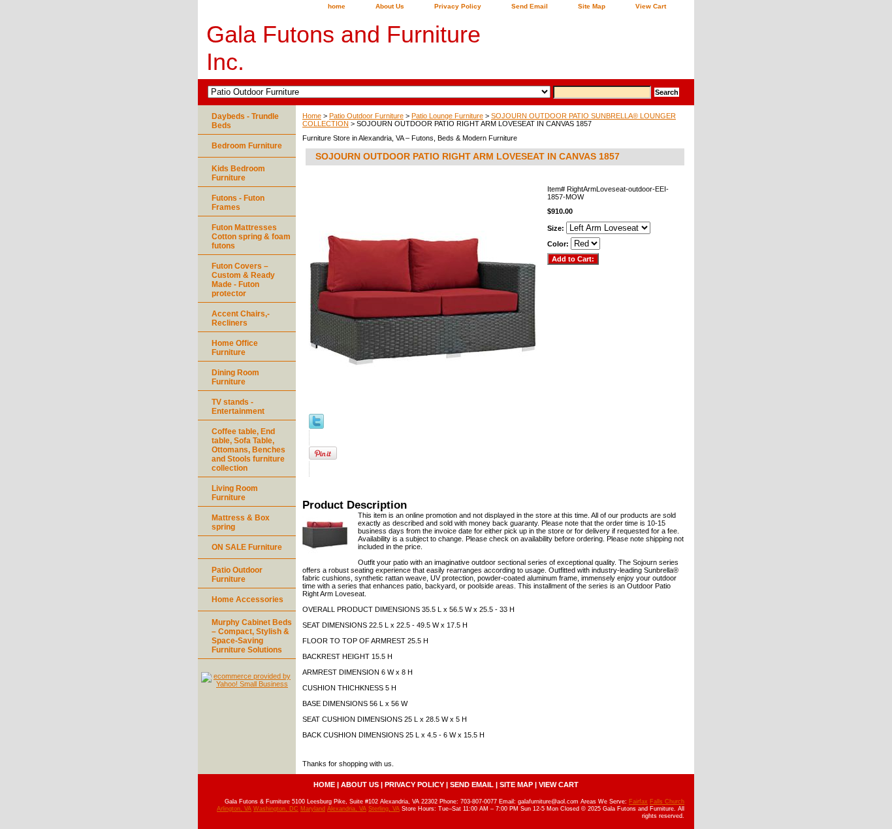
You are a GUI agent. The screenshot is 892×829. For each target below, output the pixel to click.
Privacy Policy (457, 6)
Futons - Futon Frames (238, 203)
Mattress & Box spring (241, 522)
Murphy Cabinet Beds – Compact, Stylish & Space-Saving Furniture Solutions (252, 636)
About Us (389, 6)
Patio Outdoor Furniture (366, 116)
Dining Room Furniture (235, 377)
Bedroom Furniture (247, 145)
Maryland (312, 808)
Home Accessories (247, 599)
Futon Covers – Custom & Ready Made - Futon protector (243, 280)
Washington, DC (275, 808)
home (336, 6)
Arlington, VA (234, 808)
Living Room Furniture (235, 493)
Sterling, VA (384, 808)
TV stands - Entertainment (238, 407)
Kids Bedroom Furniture (238, 173)
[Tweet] (316, 426)
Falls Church (667, 801)
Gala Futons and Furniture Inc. (343, 48)
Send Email (529, 6)
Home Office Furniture (235, 348)
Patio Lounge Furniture (447, 116)
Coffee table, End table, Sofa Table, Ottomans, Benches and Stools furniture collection (248, 450)
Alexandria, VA (346, 808)
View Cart (650, 6)
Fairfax (638, 801)
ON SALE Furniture (247, 547)
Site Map (591, 6)
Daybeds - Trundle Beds (245, 121)
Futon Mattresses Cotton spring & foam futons (251, 236)
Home (311, 116)
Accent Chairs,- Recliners (241, 318)
